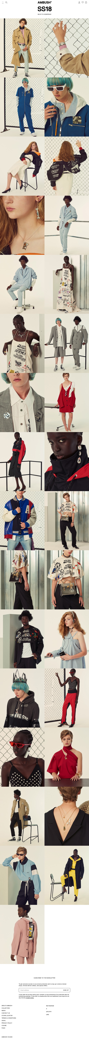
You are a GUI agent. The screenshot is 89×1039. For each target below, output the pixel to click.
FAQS (3, 1028)
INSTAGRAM (50, 1006)
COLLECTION (6, 1008)
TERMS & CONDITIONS (9, 1018)
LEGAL (4, 1020)
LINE (47, 1014)
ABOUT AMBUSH (7, 1005)
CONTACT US (6, 1013)
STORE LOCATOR (7, 1015)
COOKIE (4, 1025)
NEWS (4, 1010)
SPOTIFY (49, 1011)
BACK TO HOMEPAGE (44, 14)
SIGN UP (66, 990)
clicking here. (30, 998)
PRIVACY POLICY (7, 1023)
